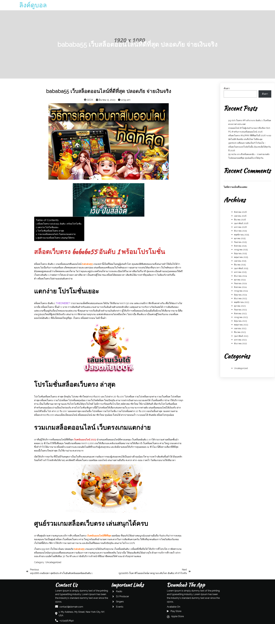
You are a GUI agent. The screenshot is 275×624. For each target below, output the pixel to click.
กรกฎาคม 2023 (241, 317)
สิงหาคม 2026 (240, 212)
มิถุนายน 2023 (240, 321)
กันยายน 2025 (240, 242)
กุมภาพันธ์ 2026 (241, 223)
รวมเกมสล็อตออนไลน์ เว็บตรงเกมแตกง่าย (56, 234)
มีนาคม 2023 (240, 332)
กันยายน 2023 (240, 309)
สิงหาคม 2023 (240, 313)
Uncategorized (53, 562)
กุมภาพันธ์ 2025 (241, 268)
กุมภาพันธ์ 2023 (241, 336)
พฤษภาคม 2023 (241, 325)
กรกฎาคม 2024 (241, 291)
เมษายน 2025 (240, 261)
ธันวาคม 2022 (240, 343)
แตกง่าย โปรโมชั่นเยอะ (48, 227)
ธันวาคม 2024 (240, 276)
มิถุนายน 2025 (240, 253)
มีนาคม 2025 (240, 264)
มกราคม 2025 (240, 272)
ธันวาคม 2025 (240, 231)
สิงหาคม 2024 (240, 287)
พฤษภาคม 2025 (241, 257)
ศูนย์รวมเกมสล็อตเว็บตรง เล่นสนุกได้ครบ (56, 238)
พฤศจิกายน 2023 (241, 302)
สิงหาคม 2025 (240, 246)
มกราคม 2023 (240, 340)
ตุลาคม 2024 (240, 280)
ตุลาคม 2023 (240, 306)
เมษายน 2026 (240, 216)
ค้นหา (227, 88)
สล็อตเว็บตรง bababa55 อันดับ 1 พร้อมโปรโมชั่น (59, 223)
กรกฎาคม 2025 (241, 249)
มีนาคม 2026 (240, 219)
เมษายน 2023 (240, 328)
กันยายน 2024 (240, 283)
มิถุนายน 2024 (240, 295)
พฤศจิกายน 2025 (241, 235)
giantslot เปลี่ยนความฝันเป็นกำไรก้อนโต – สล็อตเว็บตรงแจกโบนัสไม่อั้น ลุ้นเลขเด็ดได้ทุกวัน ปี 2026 (249, 147)
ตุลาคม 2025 (239, 238)
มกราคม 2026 (240, 227)
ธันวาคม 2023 (240, 298)
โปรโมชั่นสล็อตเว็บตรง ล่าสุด (51, 231)
